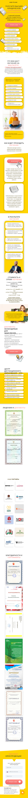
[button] (7, 24)
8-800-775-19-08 (13, 2)
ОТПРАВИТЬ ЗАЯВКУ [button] (14, 351)
